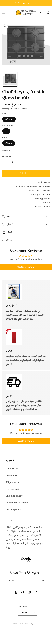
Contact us (11, 475)
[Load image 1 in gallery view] (10, 79)
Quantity (6, 156)
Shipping (5, 109)
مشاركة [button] (9, 240)
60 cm (9, 119)
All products (12, 482)
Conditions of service (17, 502)
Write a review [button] (26, 267)
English (24, 612)
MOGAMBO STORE (22, 624)
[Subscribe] (42, 580)
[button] (3, 12)
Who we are (12, 468)
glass (8, 143)
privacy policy (13, 509)
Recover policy (14, 489)
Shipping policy (14, 495)
